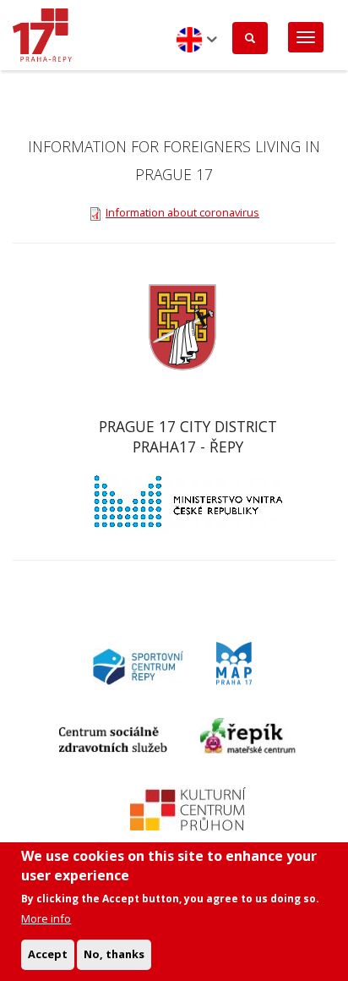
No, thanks (114, 954)
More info (46, 918)
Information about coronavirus (182, 212)
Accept (48, 954)
